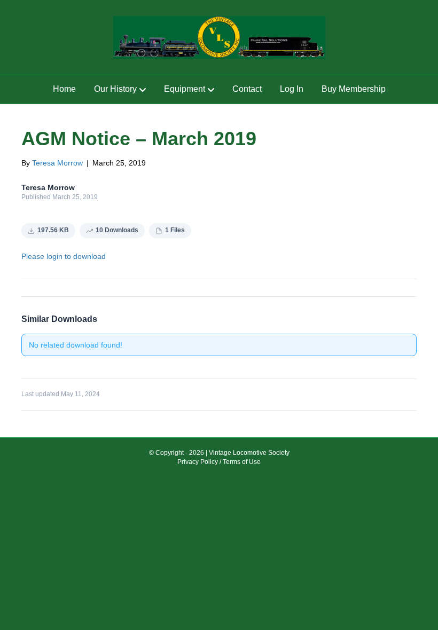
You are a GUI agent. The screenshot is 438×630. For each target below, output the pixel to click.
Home (64, 88)
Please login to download (63, 256)
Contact (247, 88)
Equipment (184, 88)
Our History (115, 88)
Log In (291, 88)
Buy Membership (354, 88)
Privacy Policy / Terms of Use (219, 462)
